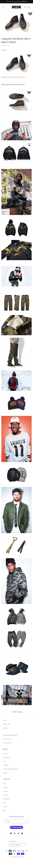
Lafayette (5, 765)
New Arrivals (6, 724)
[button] (3, 7)
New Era (5, 753)
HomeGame (6, 757)
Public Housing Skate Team (10, 769)
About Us (5, 728)
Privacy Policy (7, 739)
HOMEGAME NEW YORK (18, 856)
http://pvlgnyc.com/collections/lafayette (13, 84)
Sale (4, 802)
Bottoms (5, 795)
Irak (4, 761)
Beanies (5, 806)
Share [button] (4, 50)
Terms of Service (7, 743)
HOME (5, 720)
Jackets (5, 791)
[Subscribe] (26, 821)
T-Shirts (5, 787)
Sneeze (5, 773)
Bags (4, 810)
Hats (4, 783)
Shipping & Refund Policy (10, 735)
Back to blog (17, 712)
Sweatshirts (6, 799)
